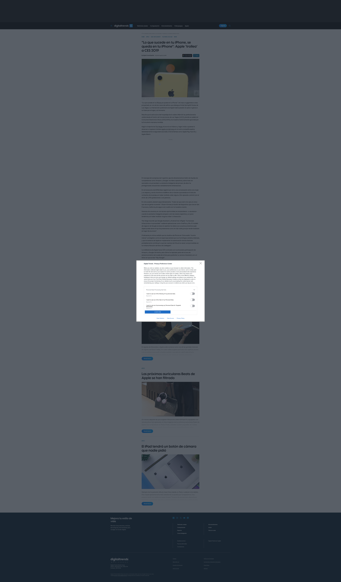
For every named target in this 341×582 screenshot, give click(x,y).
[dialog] (170, 291)
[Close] (201, 264)
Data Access (170, 318)
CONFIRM (157, 312)
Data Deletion (160, 318)
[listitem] (170, 290)
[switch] (192, 293)
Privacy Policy (180, 318)
